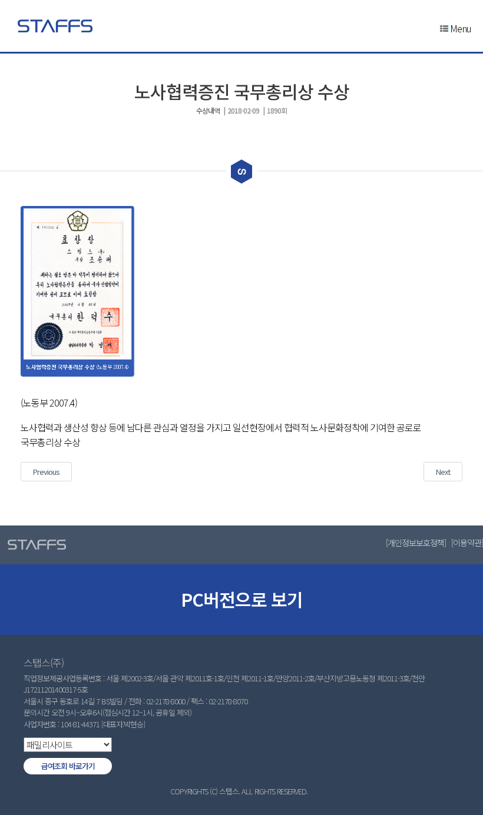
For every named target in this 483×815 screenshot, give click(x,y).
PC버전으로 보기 (242, 599)
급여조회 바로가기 (68, 765)
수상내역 (208, 110)
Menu (460, 28)
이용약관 (467, 542)
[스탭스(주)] (55, 26)
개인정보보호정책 (416, 542)
